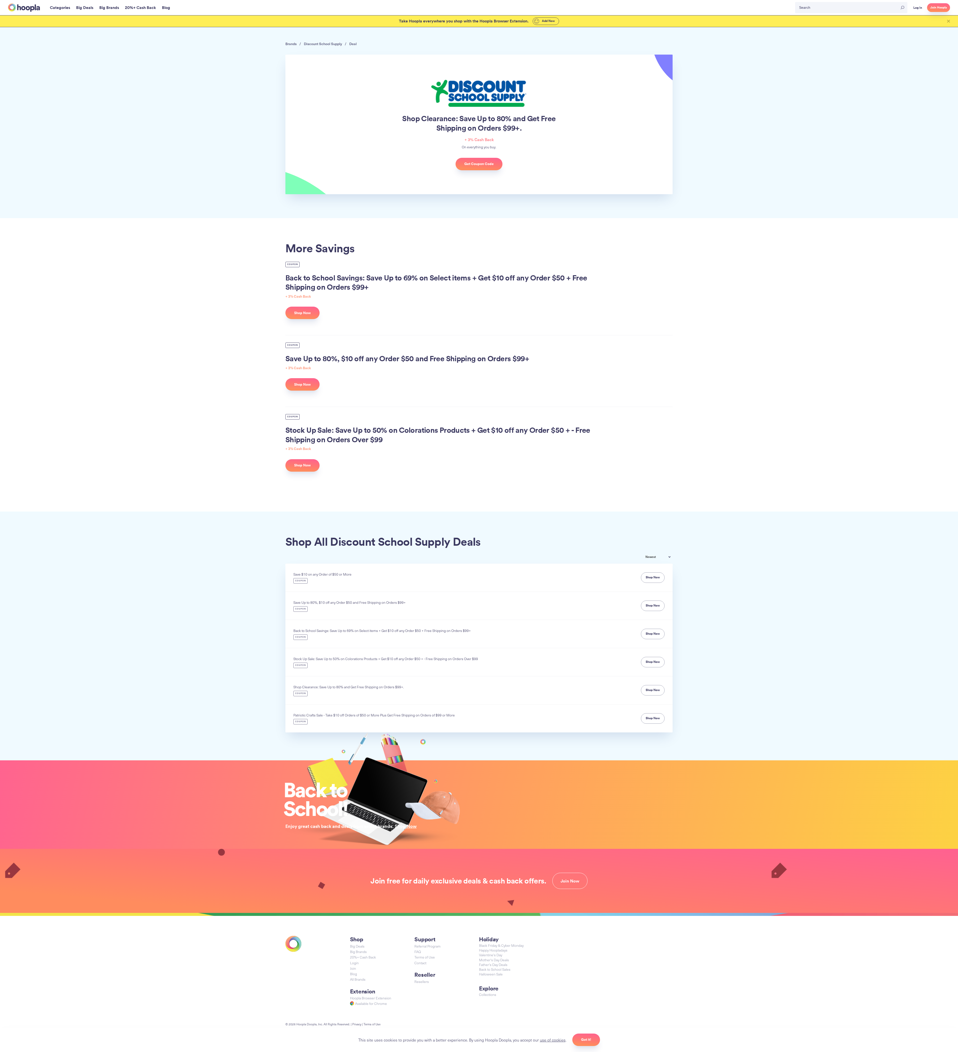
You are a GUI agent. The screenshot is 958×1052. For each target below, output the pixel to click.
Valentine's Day (490, 955)
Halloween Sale (491, 974)
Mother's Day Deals (494, 960)
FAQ (417, 951)
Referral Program (427, 946)
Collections (487, 994)
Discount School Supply (323, 43)
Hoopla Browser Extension (370, 998)
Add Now (548, 21)
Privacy (356, 1024)
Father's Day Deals (493, 964)
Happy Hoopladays (493, 950)
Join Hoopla (938, 7)
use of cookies (553, 1040)
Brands (291, 43)
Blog (353, 973)
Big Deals (357, 946)
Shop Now (406, 826)
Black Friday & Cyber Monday (501, 945)
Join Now (570, 881)
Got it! (586, 1039)
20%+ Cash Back (363, 957)
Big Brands (358, 951)
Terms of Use (424, 957)
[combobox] (661, 557)
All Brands (357, 979)
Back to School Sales (494, 969)
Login (354, 962)
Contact (420, 962)
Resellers (421, 981)
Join (353, 968)
